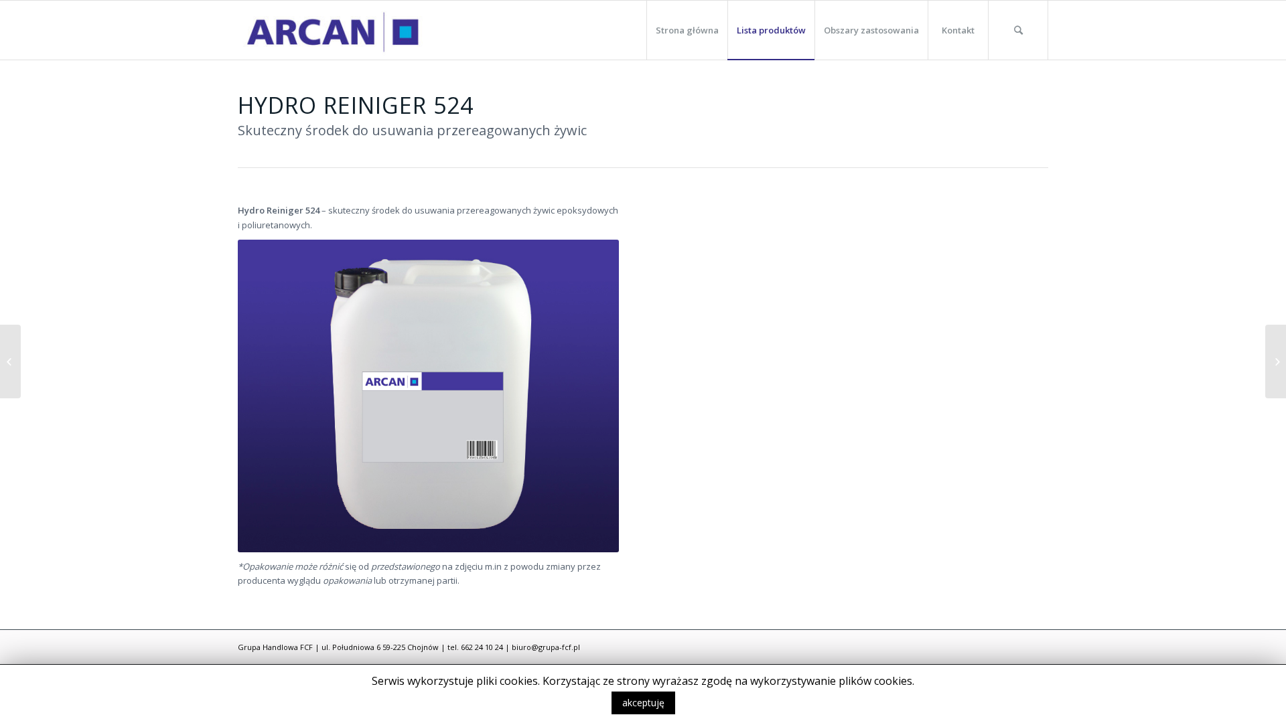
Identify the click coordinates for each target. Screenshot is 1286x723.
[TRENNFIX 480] (10, 361)
